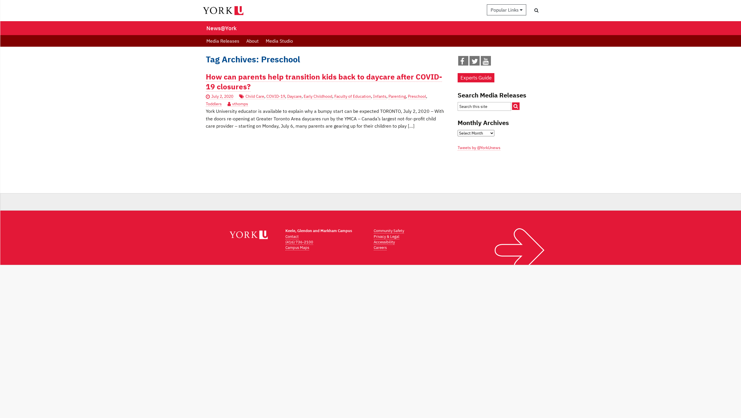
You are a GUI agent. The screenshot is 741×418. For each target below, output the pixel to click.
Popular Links (505, 10)
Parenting (397, 96)
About (252, 41)
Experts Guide (476, 78)
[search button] (536, 10)
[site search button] (516, 106)
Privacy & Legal (386, 236)
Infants (379, 96)
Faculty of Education (352, 96)
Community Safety (389, 230)
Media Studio (279, 41)
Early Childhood (318, 96)
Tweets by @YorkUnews (479, 147)
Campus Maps (297, 247)
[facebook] (462, 62)
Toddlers (214, 103)
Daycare (294, 96)
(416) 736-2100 (299, 242)
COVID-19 (275, 96)
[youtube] (486, 62)
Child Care (254, 96)
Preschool (417, 96)
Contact (292, 236)
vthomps (240, 103)
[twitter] (474, 62)
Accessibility (384, 242)
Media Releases (222, 41)
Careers (380, 247)
